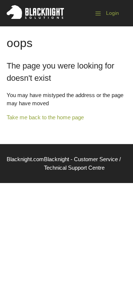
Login (112, 13)
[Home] (35, 17)
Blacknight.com (25, 159)
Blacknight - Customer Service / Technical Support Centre (82, 163)
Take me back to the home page (45, 117)
